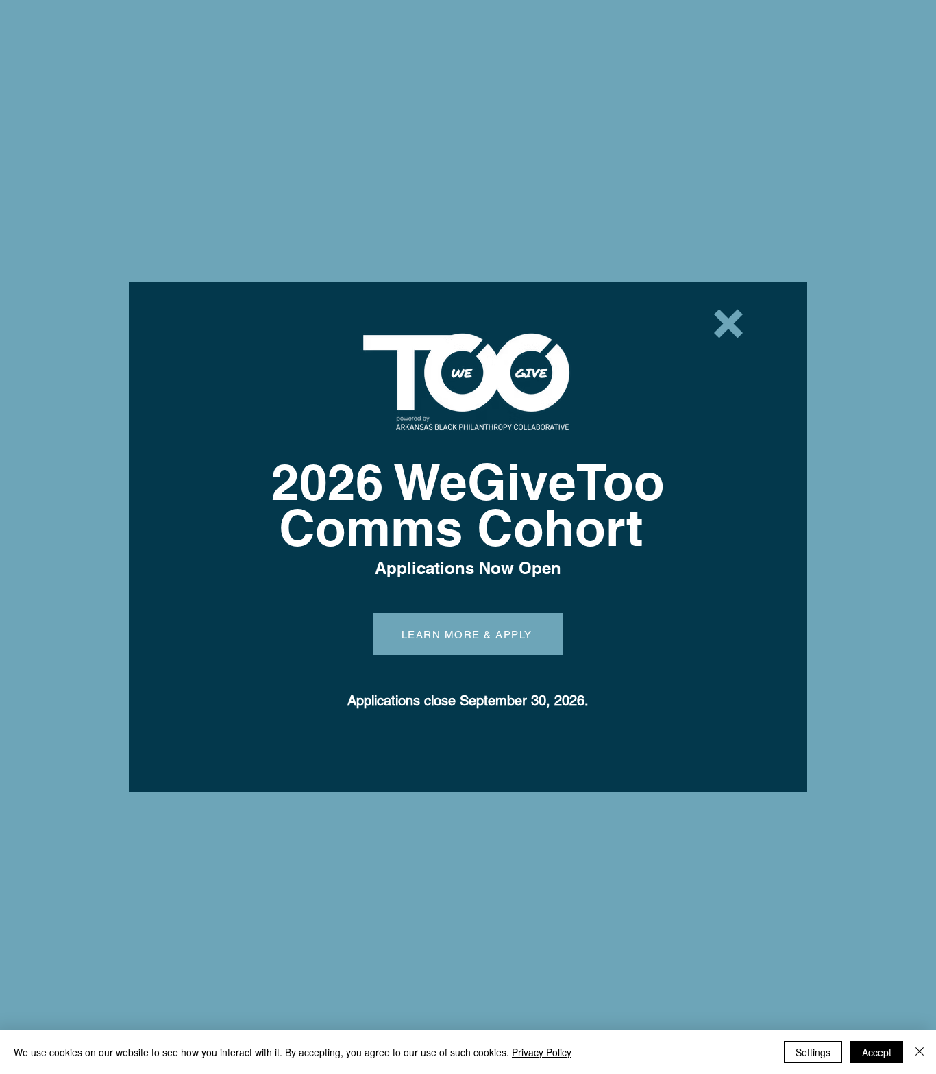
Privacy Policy (541, 1052)
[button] (728, 323)
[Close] (919, 1052)
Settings (813, 1052)
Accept (876, 1052)
